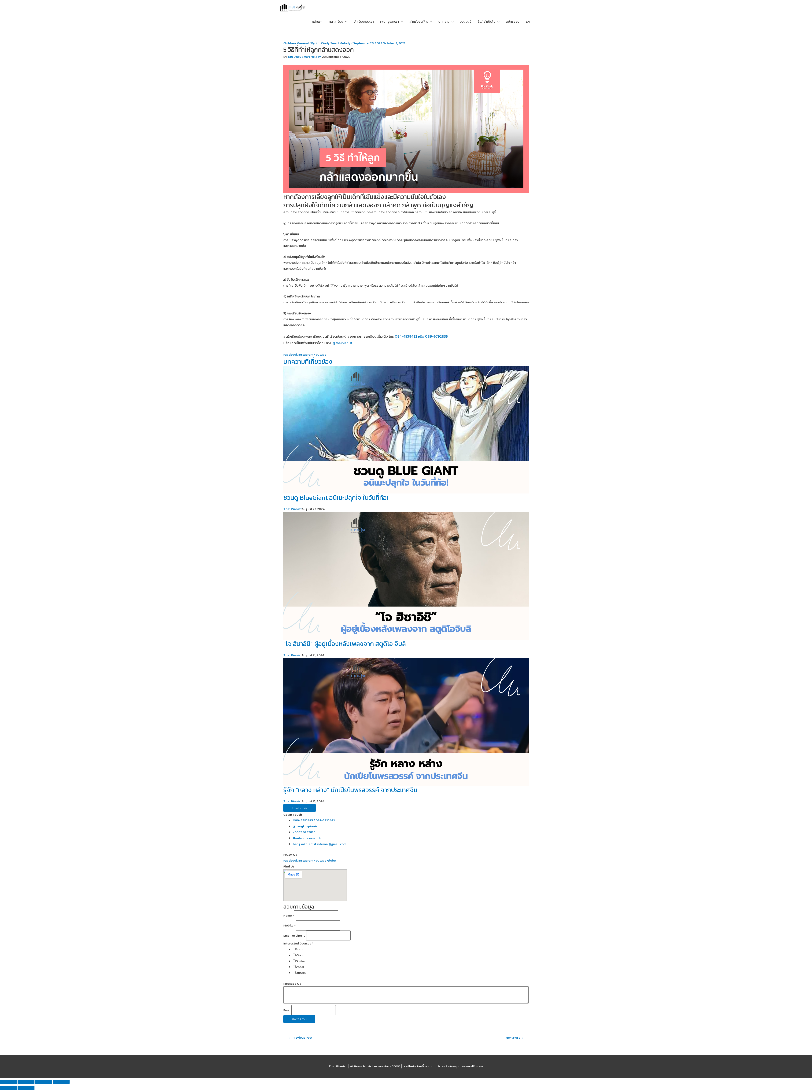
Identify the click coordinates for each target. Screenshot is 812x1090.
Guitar (300, 961)
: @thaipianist (341, 342)
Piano (300, 949)
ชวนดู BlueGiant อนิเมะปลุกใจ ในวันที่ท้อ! (335, 497)
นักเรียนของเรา (364, 21)
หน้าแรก (317, 21)
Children (289, 43)
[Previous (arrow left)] (8, 1088)
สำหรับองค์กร (418, 21)
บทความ (444, 21)
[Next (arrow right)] (26, 1088)
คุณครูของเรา (389, 21)
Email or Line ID (294, 935)
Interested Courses (298, 943)
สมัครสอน (513, 21)
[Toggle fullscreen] (43, 1082)
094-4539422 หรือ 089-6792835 (421, 336)
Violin (300, 955)
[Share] (26, 1082)
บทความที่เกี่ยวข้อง (307, 361)
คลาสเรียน (336, 21)
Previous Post (300, 1037)
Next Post (515, 1037)
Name (288, 915)
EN (528, 21)
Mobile (289, 925)
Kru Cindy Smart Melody (304, 57)
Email (287, 1010)
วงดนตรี (465, 21)
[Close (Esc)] (8, 1082)
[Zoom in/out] (61, 1082)
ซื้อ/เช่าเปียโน (486, 21)
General (303, 43)
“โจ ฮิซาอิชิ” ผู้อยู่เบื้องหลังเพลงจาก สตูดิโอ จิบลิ (344, 644)
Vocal (300, 966)
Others (301, 972)
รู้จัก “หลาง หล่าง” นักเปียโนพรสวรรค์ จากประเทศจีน (350, 790)
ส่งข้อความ (299, 1019)
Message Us (292, 983)
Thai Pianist (292, 508)
